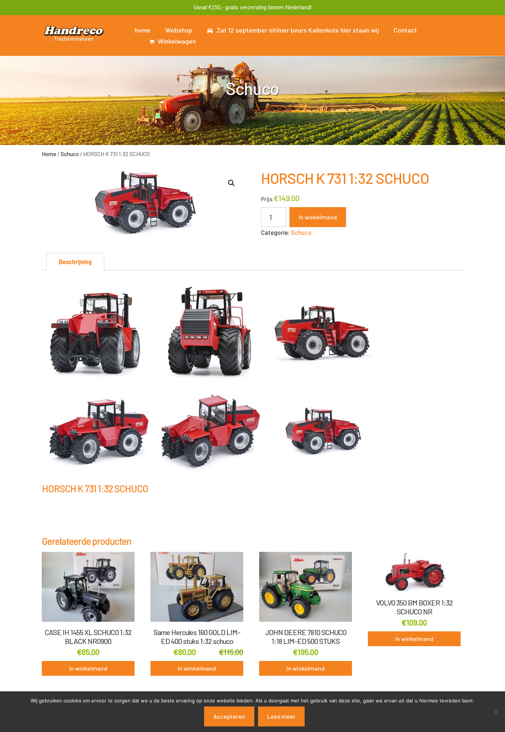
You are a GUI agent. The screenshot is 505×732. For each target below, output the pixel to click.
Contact (405, 30)
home (142, 30)
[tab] (75, 261)
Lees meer (281, 716)
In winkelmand (318, 216)
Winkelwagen (177, 41)
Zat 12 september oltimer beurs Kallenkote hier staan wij (298, 30)
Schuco (70, 154)
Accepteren (229, 716)
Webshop (178, 30)
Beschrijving (75, 261)
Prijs (266, 198)
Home (49, 154)
